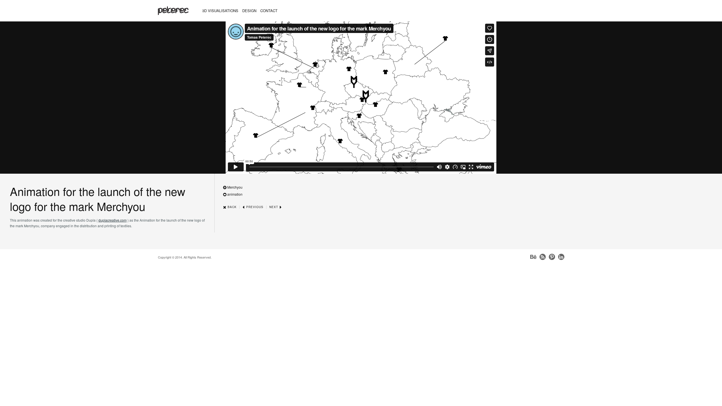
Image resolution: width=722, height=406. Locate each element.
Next (274, 207)
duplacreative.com (112, 220)
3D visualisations (220, 10)
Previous (254, 207)
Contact (269, 10)
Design (249, 10)
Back (231, 207)
